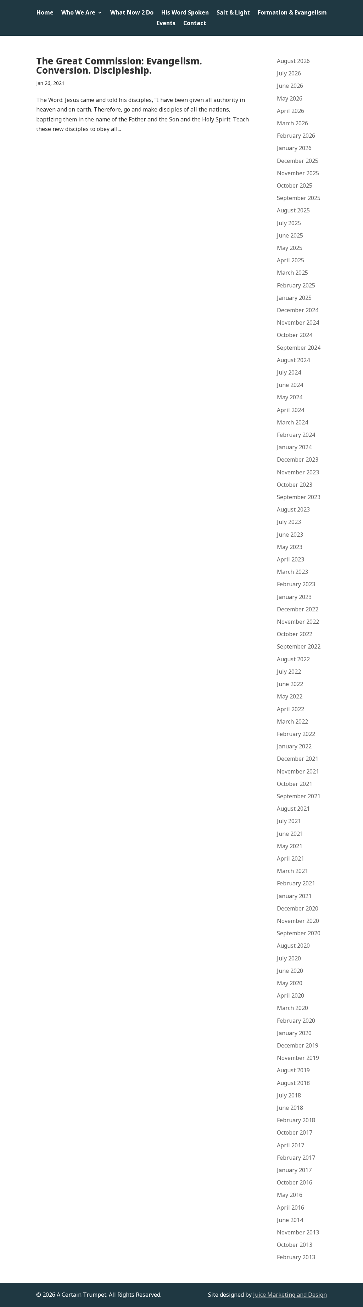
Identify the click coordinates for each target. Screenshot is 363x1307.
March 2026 (292, 123)
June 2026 (290, 86)
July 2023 (289, 522)
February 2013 (296, 1257)
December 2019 (297, 1045)
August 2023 (293, 509)
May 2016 (289, 1195)
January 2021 (294, 896)
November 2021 (298, 771)
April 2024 (290, 410)
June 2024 (290, 385)
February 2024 (296, 435)
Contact (194, 24)
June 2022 (290, 684)
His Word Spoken (185, 13)
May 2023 (289, 547)
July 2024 (289, 372)
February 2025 (296, 285)
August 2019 (293, 1070)
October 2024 (294, 335)
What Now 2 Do (131, 13)
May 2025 (289, 248)
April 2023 (290, 559)
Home (45, 13)
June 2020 (290, 971)
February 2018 (296, 1120)
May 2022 (289, 696)
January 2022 (294, 746)
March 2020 (292, 1008)
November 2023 (298, 472)
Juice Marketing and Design (290, 1295)
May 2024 (289, 397)
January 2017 (294, 1170)
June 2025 (290, 235)
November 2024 (298, 322)
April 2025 (290, 260)
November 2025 (298, 173)
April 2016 (290, 1207)
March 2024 (292, 422)
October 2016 (294, 1182)
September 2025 (298, 198)
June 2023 (290, 534)
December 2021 (297, 759)
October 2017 (294, 1132)
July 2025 (289, 223)
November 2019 (298, 1058)
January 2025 (294, 298)
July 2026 (289, 73)
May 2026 (289, 98)
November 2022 (298, 622)
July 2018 (289, 1095)
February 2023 (296, 584)
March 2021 (292, 871)
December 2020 (297, 908)
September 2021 (298, 796)
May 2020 (289, 983)
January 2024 (294, 447)
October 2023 (294, 485)
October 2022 (294, 634)
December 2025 (297, 161)
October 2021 (294, 784)
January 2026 (294, 148)
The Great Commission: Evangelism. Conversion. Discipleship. (119, 65)
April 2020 (290, 995)
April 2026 (290, 111)
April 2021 (290, 858)
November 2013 (298, 1232)
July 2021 (289, 821)
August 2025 (293, 210)
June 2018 (290, 1108)
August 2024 (293, 360)
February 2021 (296, 883)
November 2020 (298, 921)
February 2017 (296, 1158)
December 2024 (297, 310)
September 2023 (298, 497)
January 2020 (294, 1033)
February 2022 (296, 734)
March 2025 (292, 272)
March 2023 (292, 572)
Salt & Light (233, 13)
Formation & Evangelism (292, 13)
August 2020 (293, 945)
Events (166, 24)
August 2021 (293, 808)
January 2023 (294, 597)
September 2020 (298, 933)
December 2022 (297, 609)
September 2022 (298, 646)
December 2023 (297, 459)
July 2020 (289, 958)
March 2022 (292, 721)
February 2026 (296, 135)
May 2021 (289, 846)
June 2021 (290, 834)
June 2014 (290, 1220)
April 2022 (290, 709)
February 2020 (296, 1021)
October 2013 (294, 1245)
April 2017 (290, 1145)
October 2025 (294, 185)
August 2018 (293, 1083)
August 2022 (293, 659)
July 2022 (289, 671)
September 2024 (298, 348)
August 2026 (293, 61)
